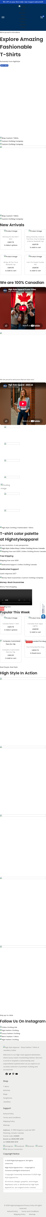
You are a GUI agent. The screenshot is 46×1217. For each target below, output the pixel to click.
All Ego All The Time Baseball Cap (11, 263)
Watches (6, 1090)
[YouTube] (16, 1075)
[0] (41, 17)
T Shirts (6, 1086)
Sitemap (6, 1125)
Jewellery (7, 1102)
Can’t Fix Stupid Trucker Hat (35, 263)
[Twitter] (10, 1075)
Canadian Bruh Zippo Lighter (35, 625)
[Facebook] (6, 1075)
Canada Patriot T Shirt (10, 624)
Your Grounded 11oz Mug (35, 647)
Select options (11, 245)
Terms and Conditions (12, 1117)
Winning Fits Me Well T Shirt (10, 238)
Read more (36, 653)
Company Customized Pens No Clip (10, 651)
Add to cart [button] (36, 247)
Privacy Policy (29, 1205)
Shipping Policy (9, 1121)
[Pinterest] (13, 1075)
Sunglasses (7, 1098)
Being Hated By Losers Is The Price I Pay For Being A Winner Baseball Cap (35, 239)
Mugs (5, 1094)
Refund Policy (8, 1114)
